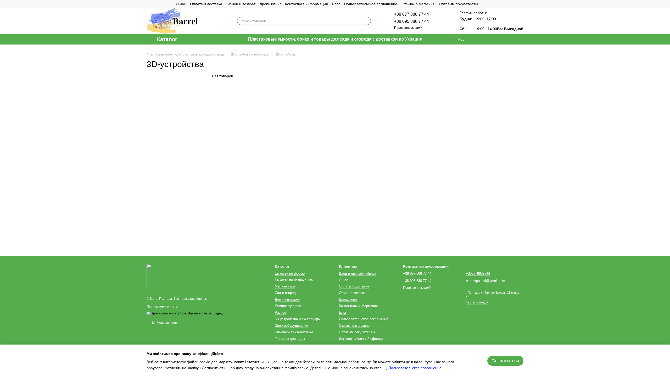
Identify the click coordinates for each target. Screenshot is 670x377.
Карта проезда (477, 302)
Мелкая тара (285, 286)
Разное (280, 312)
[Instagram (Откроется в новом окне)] (149, 4)
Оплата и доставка (206, 4)
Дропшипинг (270, 4)
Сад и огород (285, 293)
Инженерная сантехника (294, 332)
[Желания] (492, 39)
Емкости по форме (290, 273)
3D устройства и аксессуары (297, 319)
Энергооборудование (291, 326)
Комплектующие (288, 306)
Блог (336, 4)
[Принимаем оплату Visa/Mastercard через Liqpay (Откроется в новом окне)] (185, 313)
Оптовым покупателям (458, 4)
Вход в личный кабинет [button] (357, 273)
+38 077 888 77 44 (411, 14)
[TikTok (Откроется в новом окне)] (155, 4)
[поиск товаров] (367, 21)
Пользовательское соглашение (370, 4)
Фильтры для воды (290, 339)
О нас (181, 4)
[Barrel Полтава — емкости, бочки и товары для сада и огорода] (173, 277)
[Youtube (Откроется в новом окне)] (167, 4)
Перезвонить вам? (408, 28)
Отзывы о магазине (418, 4)
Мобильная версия (165, 323)
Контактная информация (306, 4)
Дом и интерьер (287, 299)
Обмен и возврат (240, 4)
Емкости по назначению (294, 280)
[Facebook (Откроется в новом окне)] (161, 4)
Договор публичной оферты (361, 339)
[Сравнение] (478, 39)
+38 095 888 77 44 (411, 21)
